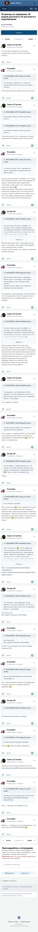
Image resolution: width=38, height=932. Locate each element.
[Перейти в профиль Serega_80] (4, 213)
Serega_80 (11, 211)
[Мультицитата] (3, 62)
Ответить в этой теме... (13, 864)
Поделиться (10, 873)
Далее (31, 39)
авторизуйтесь (26, 852)
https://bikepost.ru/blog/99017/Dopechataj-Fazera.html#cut (19, 768)
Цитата (8, 62)
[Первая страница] (2, 39)
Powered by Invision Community (19, 926)
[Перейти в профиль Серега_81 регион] (4, 46)
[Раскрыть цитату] (4, 76)
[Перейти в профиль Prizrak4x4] (4, 70)
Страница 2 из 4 (19, 39)
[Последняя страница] (35, 39)
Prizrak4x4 (9, 25)
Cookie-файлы (25, 922)
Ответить (19, 33)
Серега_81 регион (14, 45)
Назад (7, 39)
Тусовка (11, 27)
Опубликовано (15, 47)
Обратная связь (13, 922)
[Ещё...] (34, 46)
